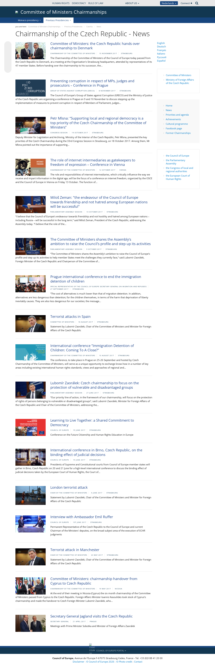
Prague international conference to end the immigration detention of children (95, 278)
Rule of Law (95, 3)
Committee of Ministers (178, 75)
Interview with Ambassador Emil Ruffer (81, 516)
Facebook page (174, 128)
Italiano (161, 53)
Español (161, 60)
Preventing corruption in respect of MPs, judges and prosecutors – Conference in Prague (92, 83)
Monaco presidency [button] (28, 20)
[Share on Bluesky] (8, 45)
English (161, 43)
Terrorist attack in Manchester (74, 549)
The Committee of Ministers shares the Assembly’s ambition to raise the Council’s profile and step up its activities (100, 241)
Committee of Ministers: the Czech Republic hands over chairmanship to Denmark (95, 45)
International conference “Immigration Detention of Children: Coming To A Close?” (92, 347)
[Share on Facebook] (8, 57)
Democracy (79, 3)
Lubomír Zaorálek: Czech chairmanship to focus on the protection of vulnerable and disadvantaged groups (94, 385)
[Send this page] (8, 69)
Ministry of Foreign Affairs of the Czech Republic (180, 81)
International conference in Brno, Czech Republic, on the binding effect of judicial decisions (96, 452)
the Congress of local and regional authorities (179, 169)
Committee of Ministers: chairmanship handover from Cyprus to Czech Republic (93, 581)
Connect (185, 3)
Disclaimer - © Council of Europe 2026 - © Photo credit (103, 661)
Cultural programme (177, 123)
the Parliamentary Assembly (175, 162)
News (169, 110)
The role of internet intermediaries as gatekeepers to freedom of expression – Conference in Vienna (92, 162)
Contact (138, 661)
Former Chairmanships (178, 132)
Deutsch (161, 46)
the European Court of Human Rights (178, 177)
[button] (107, 651)
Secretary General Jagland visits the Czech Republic (91, 616)
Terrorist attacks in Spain (70, 316)
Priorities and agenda (177, 114)
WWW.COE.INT (23, 3)
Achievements (173, 119)
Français (161, 50)
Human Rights (60, 3)
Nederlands (168, 3)
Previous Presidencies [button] (57, 20)
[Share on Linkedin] (8, 63)
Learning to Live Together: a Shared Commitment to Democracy (92, 422)
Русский (161, 57)
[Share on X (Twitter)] (8, 51)
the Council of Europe (177, 155)
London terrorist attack (69, 487)
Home (169, 105)
